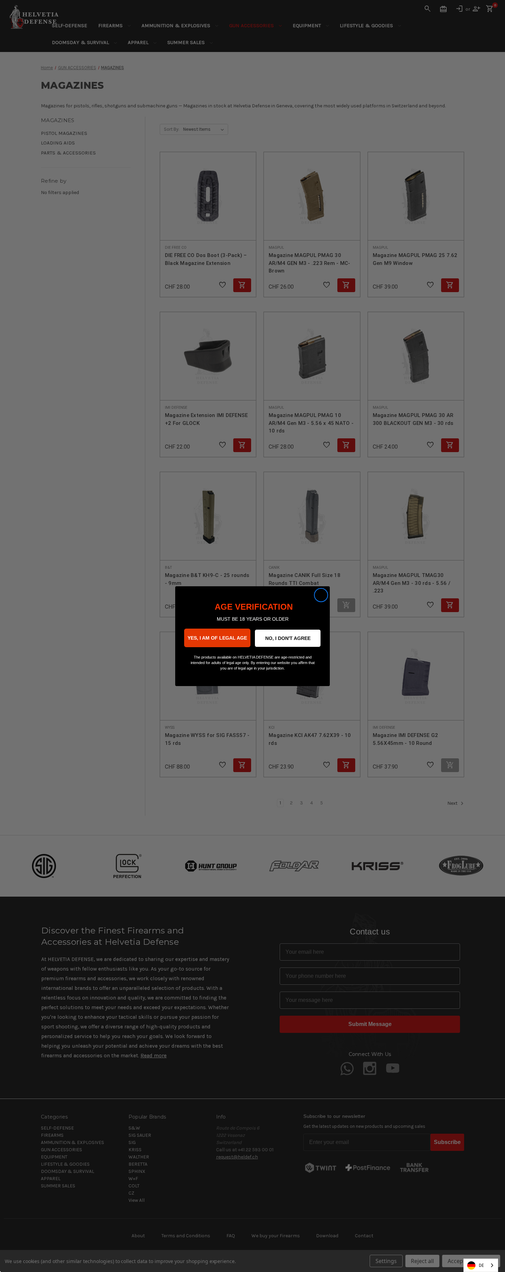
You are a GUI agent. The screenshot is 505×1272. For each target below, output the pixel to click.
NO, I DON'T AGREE (288, 638)
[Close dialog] (321, 595)
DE (481, 1265)
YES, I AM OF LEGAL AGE (217, 638)
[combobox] (480, 1265)
